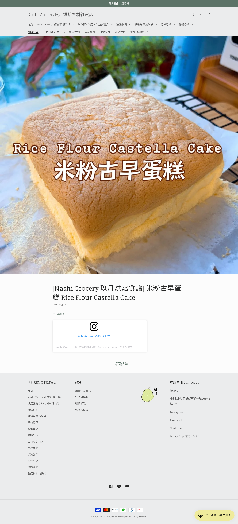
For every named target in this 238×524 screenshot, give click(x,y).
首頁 (30, 390)
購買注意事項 (83, 390)
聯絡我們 (33, 466)
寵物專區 (33, 428)
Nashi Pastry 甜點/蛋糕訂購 (44, 397)
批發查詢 (33, 460)
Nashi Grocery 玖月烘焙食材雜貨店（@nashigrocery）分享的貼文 (94, 347)
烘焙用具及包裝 (37, 416)
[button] (55, 24)
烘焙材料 (33, 409)
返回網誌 (121, 364)
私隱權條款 (82, 409)
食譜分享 (33, 435)
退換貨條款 (82, 397)
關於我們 (33, 447)
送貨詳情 (33, 454)
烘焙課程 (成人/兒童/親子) (43, 403)
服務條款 (80, 403)
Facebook (176, 420)
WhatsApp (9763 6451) (184, 436)
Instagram (177, 412)
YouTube (176, 428)
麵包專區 (33, 422)
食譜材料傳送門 (37, 473)
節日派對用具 (36, 441)
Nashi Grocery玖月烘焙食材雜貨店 (112, 516)
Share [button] (60, 313)
